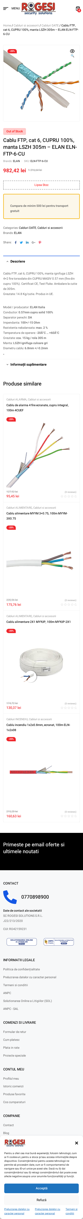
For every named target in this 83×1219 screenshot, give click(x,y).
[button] (76, 1143)
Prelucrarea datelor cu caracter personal (17, 1211)
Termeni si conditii (71, 1211)
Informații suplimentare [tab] (28, 364)
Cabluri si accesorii (26, 25)
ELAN (16, 161)
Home (7, 25)
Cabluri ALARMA (16, 399)
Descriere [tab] (17, 261)
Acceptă (41, 1188)
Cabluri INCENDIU (17, 719)
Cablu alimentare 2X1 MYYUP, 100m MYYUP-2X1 (38, 622)
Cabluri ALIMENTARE (19, 508)
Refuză (41, 1200)
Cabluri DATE (50, 25)
